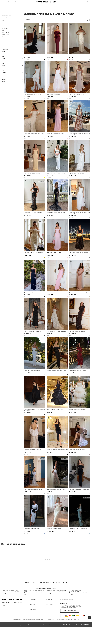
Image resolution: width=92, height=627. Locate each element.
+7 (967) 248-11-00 (27, 594)
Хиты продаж (5, 17)
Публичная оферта (17, 619)
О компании (33, 599)
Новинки (10, 1)
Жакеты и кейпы (5, 32)
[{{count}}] (87, 1)
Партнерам (33, 607)
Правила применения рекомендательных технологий (67, 619)
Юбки (3, 30)
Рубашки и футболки (6, 36)
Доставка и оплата (49, 599)
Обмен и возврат (49, 604)
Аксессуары (4, 39)
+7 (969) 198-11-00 (5, 593)
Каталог (3, 1)
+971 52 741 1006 (72, 594)
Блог (22, 1)
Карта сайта (33, 609)
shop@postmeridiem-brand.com (10, 605)
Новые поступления (6, 15)
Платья (16, 1)
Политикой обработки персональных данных (68, 607)
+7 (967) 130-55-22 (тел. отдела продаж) (12, 602)
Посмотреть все (5, 25)
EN (76, 1)
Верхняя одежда (5, 38)
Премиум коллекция (6, 22)
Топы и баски (5, 28)
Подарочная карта (6, 42)
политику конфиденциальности (24, 625)
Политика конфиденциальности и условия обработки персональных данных (39, 619)
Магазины (47, 602)
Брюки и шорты (5, 34)
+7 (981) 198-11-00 (50, 593)
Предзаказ (4, 20)
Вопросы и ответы (49, 607)
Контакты (32, 604)
